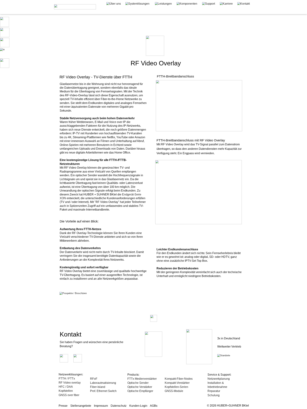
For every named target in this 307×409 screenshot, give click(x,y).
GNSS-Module (174, 390)
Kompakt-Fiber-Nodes (179, 378)
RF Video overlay (70, 382)
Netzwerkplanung (219, 378)
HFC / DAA (66, 386)
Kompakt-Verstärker (177, 382)
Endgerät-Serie (132, 194)
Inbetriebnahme (218, 386)
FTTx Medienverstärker (142, 378)
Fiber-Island (97, 386)
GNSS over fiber (69, 395)
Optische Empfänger (140, 390)
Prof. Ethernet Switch (103, 390)
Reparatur (214, 390)
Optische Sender (138, 382)
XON (63, 198)
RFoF (93, 378)
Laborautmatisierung (103, 382)
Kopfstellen (66, 390)
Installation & (216, 382)
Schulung (214, 395)
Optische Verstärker (139, 386)
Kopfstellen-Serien (176, 386)
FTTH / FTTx (67, 378)
